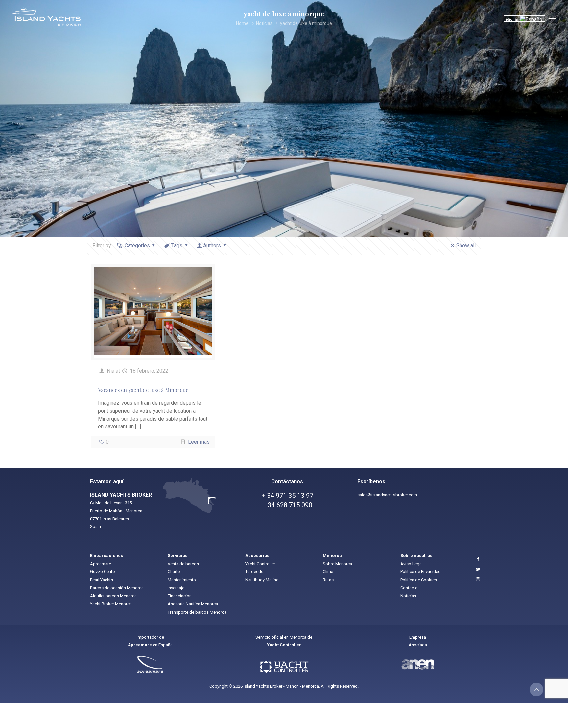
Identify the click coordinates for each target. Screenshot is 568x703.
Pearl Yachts (101, 579)
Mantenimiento (182, 579)
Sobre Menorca (337, 563)
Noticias (264, 23)
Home (242, 23)
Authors (212, 245)
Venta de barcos (183, 563)
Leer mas (199, 442)
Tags (176, 245)
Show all (465, 245)
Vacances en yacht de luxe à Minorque (143, 389)
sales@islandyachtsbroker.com (387, 494)
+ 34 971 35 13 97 (287, 495)
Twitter (477, 569)
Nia (110, 371)
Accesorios (257, 555)
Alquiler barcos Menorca (113, 596)
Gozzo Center (103, 571)
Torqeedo (254, 571)
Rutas (328, 579)
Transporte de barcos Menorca (197, 612)
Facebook (477, 559)
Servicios (177, 555)
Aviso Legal (411, 563)
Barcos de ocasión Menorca (117, 587)
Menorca (332, 555)
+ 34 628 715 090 (287, 505)
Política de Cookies (418, 579)
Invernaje (176, 587)
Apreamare (100, 563)
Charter (174, 571)
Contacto (409, 587)
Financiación (180, 596)
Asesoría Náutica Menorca (193, 603)
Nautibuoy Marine (261, 579)
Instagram (477, 579)
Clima (328, 571)
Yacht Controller (260, 563)
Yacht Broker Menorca (111, 603)
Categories (137, 245)
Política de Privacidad (420, 571)
